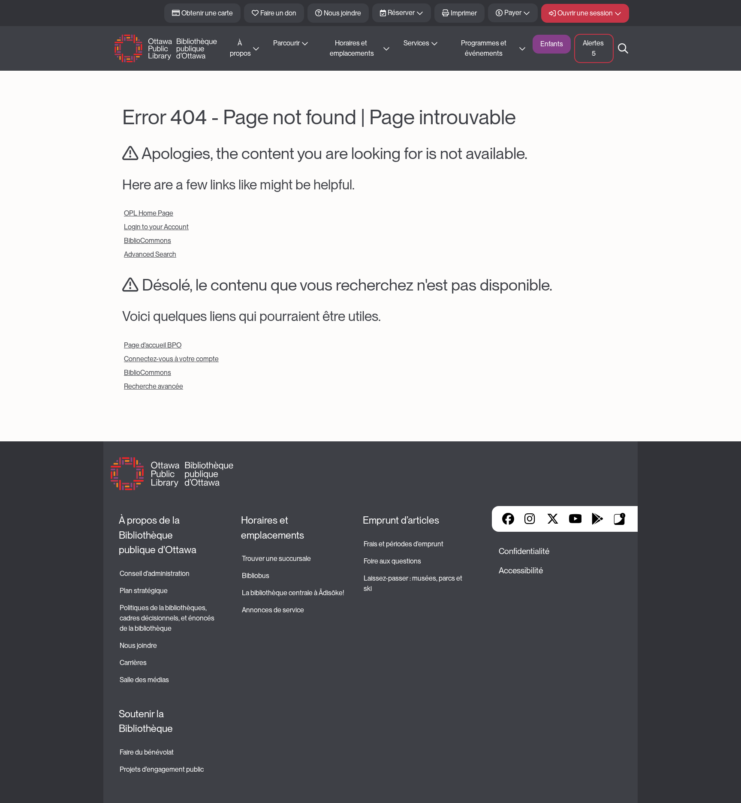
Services (416, 43)
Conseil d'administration (155, 573)
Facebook (508, 519)
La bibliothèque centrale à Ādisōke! (293, 593)
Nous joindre (342, 13)
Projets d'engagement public (162, 769)
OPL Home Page (148, 213)
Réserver (401, 13)
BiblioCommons (147, 241)
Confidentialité (524, 551)
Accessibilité (521, 570)
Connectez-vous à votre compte (171, 359)
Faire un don (278, 13)
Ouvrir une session (585, 13)
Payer (512, 13)
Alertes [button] (594, 48)
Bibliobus (255, 576)
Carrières (133, 663)
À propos (240, 48)
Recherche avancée (153, 386)
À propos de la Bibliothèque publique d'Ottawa (157, 535)
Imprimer (464, 13)
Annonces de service (273, 610)
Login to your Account (156, 227)
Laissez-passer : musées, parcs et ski (414, 583)
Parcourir (286, 43)
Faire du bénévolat (147, 752)
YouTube (575, 519)
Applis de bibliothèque (620, 519)
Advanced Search (150, 254)
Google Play (597, 519)
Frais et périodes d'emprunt (403, 544)
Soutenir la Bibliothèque (146, 721)
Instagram (530, 519)
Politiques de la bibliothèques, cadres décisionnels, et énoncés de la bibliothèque (168, 618)
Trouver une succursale (276, 558)
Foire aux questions (392, 561)
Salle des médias (144, 680)
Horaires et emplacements (352, 48)
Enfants (551, 44)
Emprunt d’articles (401, 520)
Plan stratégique (144, 591)
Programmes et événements (484, 48)
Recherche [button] (623, 48)
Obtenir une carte (207, 13)
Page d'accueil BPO (152, 345)
